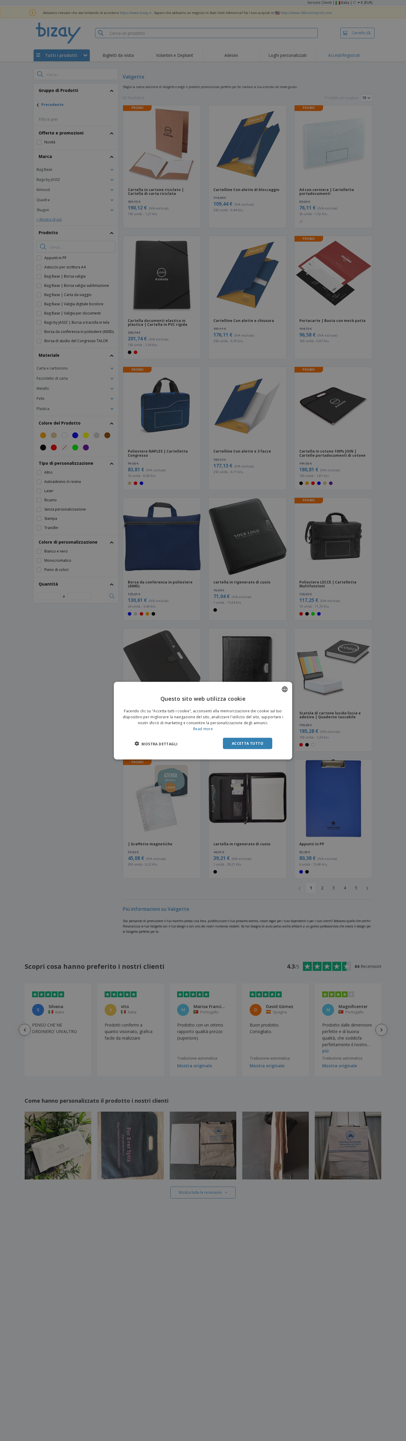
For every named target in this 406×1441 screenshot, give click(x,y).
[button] (156, 743)
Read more (203, 728)
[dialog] (203, 720)
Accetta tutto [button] (247, 743)
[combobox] (285, 689)
